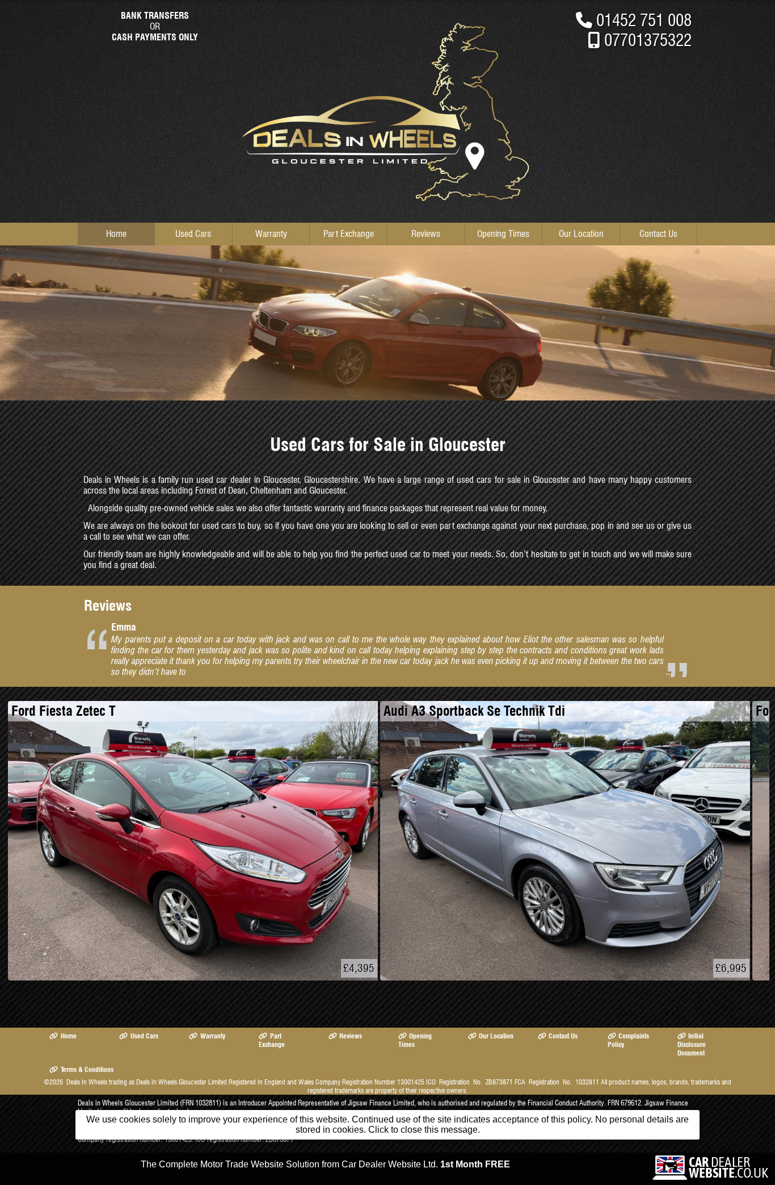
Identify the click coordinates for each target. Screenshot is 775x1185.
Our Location (581, 233)
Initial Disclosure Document (691, 1044)
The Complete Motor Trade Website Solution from (325, 1164)
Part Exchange (348, 233)
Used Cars (193, 233)
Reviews (425, 233)
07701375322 (648, 40)
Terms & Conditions (87, 1069)
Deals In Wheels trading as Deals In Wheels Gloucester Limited (146, 1082)
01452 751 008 (644, 20)
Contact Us (658, 233)
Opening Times (503, 233)
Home (116, 233)
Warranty (271, 233)
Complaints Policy (628, 1040)
